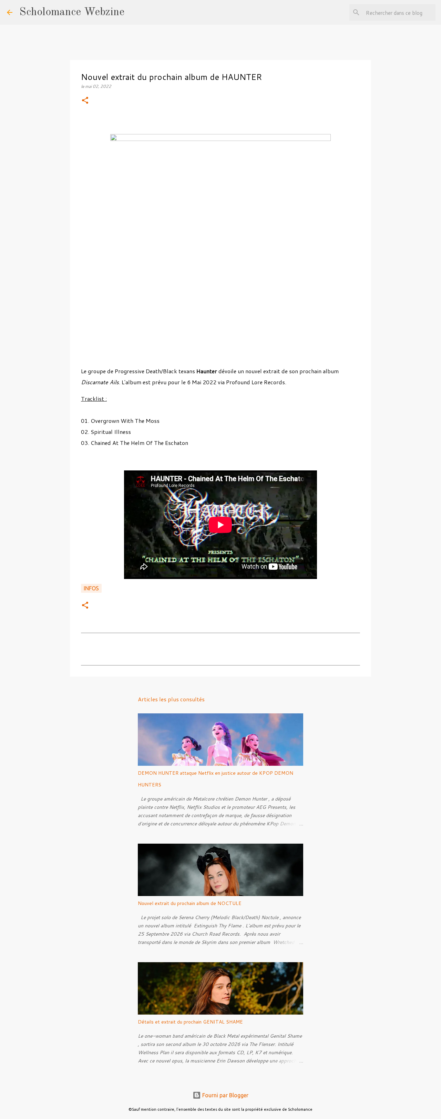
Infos (91, 588)
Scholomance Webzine (71, 12)
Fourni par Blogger (224, 1095)
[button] (85, 100)
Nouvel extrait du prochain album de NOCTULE (190, 903)
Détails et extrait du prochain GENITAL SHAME (190, 1021)
